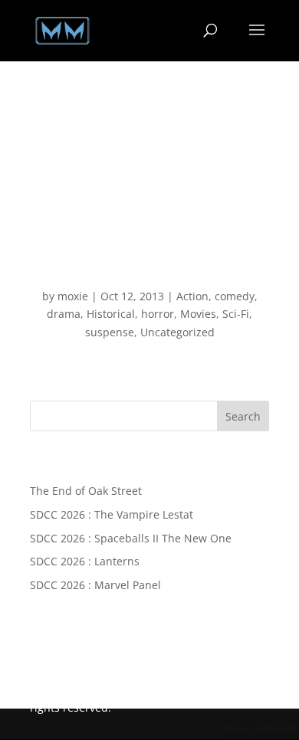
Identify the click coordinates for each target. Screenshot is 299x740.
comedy (235, 296)
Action (192, 296)
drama (63, 313)
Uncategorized (177, 332)
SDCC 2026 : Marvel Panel (95, 585)
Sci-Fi (235, 313)
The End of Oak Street (86, 490)
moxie (73, 296)
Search (243, 416)
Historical (111, 313)
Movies (198, 313)
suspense (109, 332)
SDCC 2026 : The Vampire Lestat (111, 514)
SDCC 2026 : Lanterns (85, 561)
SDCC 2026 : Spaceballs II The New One (131, 538)
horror (157, 313)
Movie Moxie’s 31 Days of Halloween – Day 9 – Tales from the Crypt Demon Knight (150, 259)
